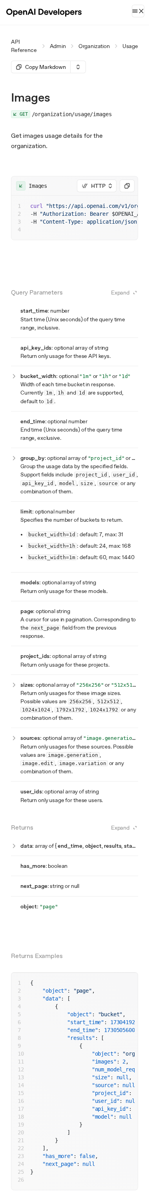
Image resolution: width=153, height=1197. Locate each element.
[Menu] (138, 11)
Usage (130, 46)
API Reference (24, 46)
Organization (94, 46)
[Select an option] (78, 67)
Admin (58, 46)
